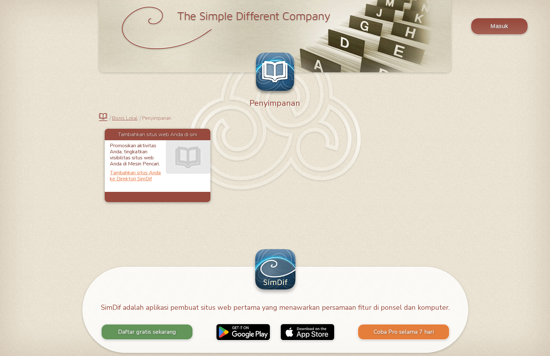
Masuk (499, 26)
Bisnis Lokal (125, 118)
